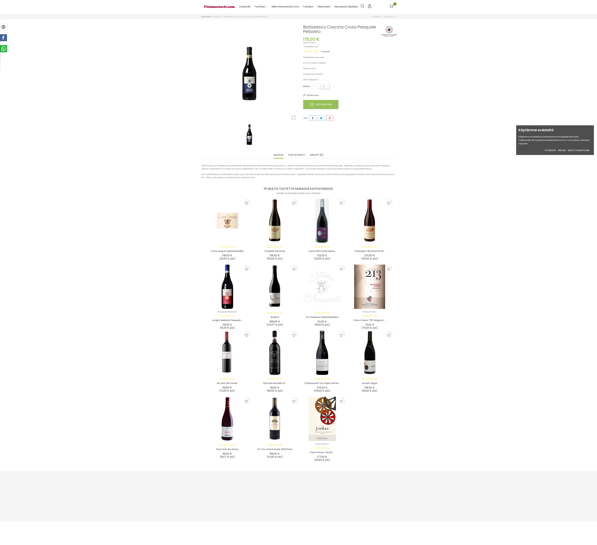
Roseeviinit (256, 496)
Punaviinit (255, 491)
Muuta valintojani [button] (578, 150)
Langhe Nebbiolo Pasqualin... (227, 320)
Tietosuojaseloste (293, 496)
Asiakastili (324, 480)
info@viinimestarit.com (216, 502)
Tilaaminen (323, 6)
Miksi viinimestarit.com (285, 6)
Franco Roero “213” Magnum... (369, 320)
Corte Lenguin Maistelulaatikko (227, 251)
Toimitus (308, 6)
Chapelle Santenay (274, 251)
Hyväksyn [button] (550, 150)
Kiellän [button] (562, 150)
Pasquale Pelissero (227, 311)
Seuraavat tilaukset (346, 6)
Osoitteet (321, 501)
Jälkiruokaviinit (258, 511)
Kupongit (321, 506)
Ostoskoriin (323, 104)
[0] (391, 6)
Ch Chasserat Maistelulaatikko (322, 317)
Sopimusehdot (291, 486)
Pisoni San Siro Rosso (227, 449)
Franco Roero (369, 311)
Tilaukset (321, 491)
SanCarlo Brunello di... (274, 383)
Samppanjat (257, 501)
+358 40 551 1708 (213, 498)
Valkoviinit (256, 506)
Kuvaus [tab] (278, 155)
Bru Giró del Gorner (227, 383)
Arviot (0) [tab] (317, 155)
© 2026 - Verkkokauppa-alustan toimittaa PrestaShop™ (229, 525)
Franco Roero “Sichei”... (322, 452)
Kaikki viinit (256, 515)
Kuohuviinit (256, 486)
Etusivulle (244, 6)
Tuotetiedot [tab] (296, 155)
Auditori (275, 317)
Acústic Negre (369, 383)
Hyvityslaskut (323, 496)
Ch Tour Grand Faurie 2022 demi (274, 449)
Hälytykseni (322, 511)
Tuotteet (261, 6)
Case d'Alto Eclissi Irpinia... (322, 251)
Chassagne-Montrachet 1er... (369, 251)
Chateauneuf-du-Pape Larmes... (322, 383)
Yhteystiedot (290, 515)
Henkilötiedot (323, 486)
